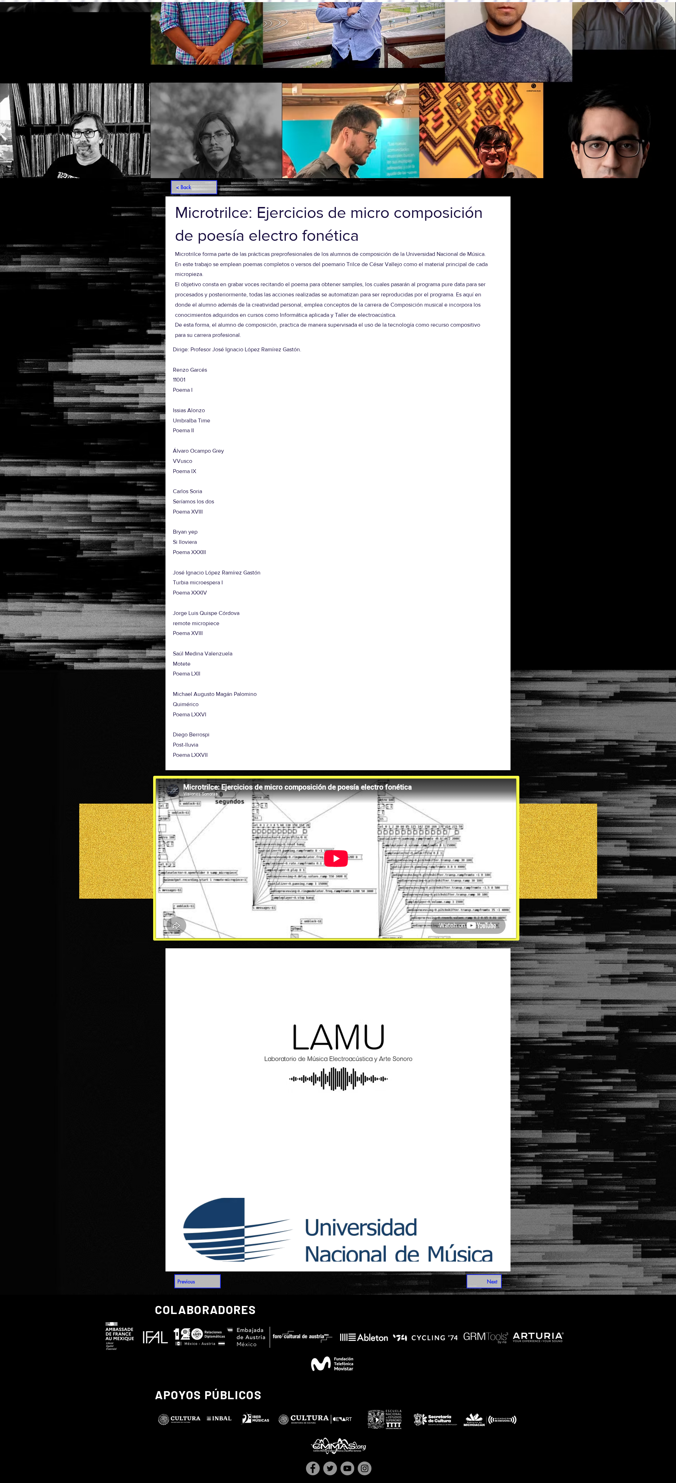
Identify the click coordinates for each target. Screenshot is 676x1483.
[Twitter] (330, 1468)
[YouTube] (347, 1468)
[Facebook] (313, 1468)
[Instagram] (364, 1468)
